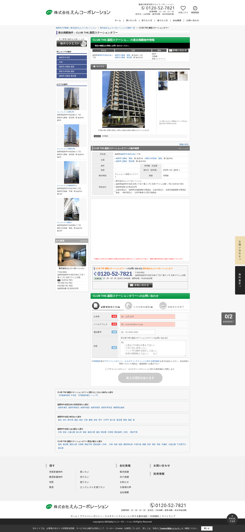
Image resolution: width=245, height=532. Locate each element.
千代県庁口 (181, 444)
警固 (125, 420)
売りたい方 (147, 20)
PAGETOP (232, 520)
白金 (109, 55)
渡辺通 (129, 57)
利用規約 (97, 361)
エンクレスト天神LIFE (65, 112)
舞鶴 (90, 420)
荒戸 (100, 420)
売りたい (84, 477)
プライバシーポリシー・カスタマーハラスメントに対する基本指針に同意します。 (142, 369)
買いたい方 (131, 20)
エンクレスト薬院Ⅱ (64, 222)
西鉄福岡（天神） (121, 432)
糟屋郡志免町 (118, 408)
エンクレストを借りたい (92, 487)
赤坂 (95, 420)
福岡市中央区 (103, 55)
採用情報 (159, 473)
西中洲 (70, 420)
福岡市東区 (62, 408)
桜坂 (130, 420)
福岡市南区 (85, 408)
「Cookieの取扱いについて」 (170, 528)
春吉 (60, 420)
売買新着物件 (56, 471)
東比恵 (61, 448)
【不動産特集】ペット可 (88, 395)
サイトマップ (168, 516)
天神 (86, 420)
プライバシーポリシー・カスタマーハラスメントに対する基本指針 (132, 361)
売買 (51, 482)
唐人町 (112, 420)
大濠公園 (71, 432)
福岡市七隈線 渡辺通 (67, 76)
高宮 (149, 444)
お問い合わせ (192, 20)
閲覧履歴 (195, 12)
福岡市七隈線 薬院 (66, 67)
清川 (64, 420)
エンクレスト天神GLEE (66, 149)
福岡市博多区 (73, 408)
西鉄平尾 (134, 432)
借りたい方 (162, 20)
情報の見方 (184, 144)
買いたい (84, 471)
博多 (154, 444)
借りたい (84, 482)
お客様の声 (125, 487)
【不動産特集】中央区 (67, 395)
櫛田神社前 (128, 444)
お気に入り (183, 12)
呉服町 (164, 444)
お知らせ (124, 482)
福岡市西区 (95, 408)
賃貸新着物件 (56, 477)
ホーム (118, 20)
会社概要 (177, 20)
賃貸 (51, 487)
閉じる (207, 528)
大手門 (106, 420)
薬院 (128, 55)
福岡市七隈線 (120, 55)
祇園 (144, 444)
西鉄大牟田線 (151, 158)
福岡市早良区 (106, 408)
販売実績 (124, 471)
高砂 (81, 420)
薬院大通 (91, 432)
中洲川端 (137, 444)
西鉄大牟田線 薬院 (66, 71)
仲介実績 (124, 477)
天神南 (110, 432)
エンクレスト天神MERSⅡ (67, 186)
